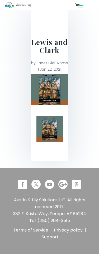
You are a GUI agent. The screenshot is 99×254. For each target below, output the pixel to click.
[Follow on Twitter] (36, 184)
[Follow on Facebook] (22, 184)
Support (50, 237)
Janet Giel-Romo (52, 63)
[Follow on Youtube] (49, 184)
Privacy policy (68, 230)
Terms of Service (30, 230)
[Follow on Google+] (63, 184)
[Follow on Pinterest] (76, 184)
